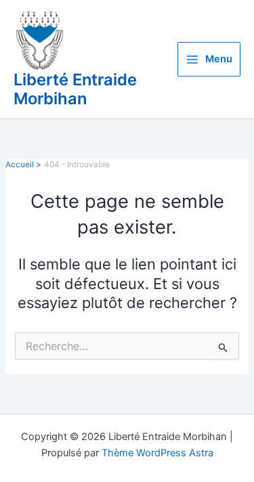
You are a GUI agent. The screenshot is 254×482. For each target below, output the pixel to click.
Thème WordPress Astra (157, 453)
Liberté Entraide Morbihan (75, 89)
